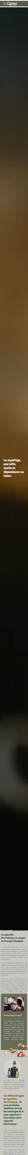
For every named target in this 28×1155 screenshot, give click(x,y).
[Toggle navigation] (24, 3)
